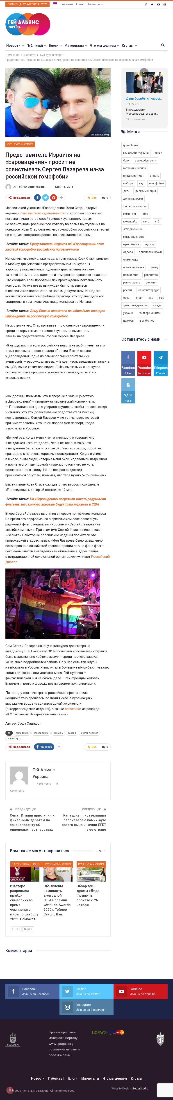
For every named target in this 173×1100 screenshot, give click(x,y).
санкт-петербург (148, 290)
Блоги (53, 46)
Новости (13, 46)
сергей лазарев (89, 733)
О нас (80, 4)
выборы (128, 183)
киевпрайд (130, 221)
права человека (133, 267)
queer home (130, 145)
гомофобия (22, 733)
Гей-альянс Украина (136, 153)
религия (151, 282)
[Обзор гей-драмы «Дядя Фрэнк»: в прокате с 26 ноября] (91, 871)
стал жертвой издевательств (42, 213)
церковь (128, 320)
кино (146, 221)
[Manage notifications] (10, 1090)
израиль (58, 733)
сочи (126, 297)
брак (126, 160)
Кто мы (128, 46)
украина (128, 313)
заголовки (73, 709)
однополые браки (150, 252)
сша (161, 297)
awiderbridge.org (100, 134)
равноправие (131, 282)
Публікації (35, 46)
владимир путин (133, 175)
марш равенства (133, 236)
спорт (139, 297)
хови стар (13, 738)
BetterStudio (140, 1088)
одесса (128, 252)
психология (130, 275)
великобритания (145, 160)
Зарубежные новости (28, 864)
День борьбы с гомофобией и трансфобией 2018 (144, 98)
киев (145, 214)
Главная (66, 4)
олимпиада (130, 259)
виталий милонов (134, 168)
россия (72, 733)
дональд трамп (133, 198)
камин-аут (129, 214)
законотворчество (135, 206)
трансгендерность (135, 305)
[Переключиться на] (55, 3)
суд (150, 297)
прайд (154, 267)
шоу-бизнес (146, 320)
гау (141, 183)
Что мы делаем (103, 46)
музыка (150, 244)
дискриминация (145, 191)
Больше (94, 4)
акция (158, 153)
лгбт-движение (133, 229)
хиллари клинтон (150, 313)
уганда (157, 305)
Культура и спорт (20, 144)
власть (154, 175)
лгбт (157, 221)
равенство (151, 275)
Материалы (74, 46)
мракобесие (131, 244)
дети (126, 191)
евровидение (41, 733)
